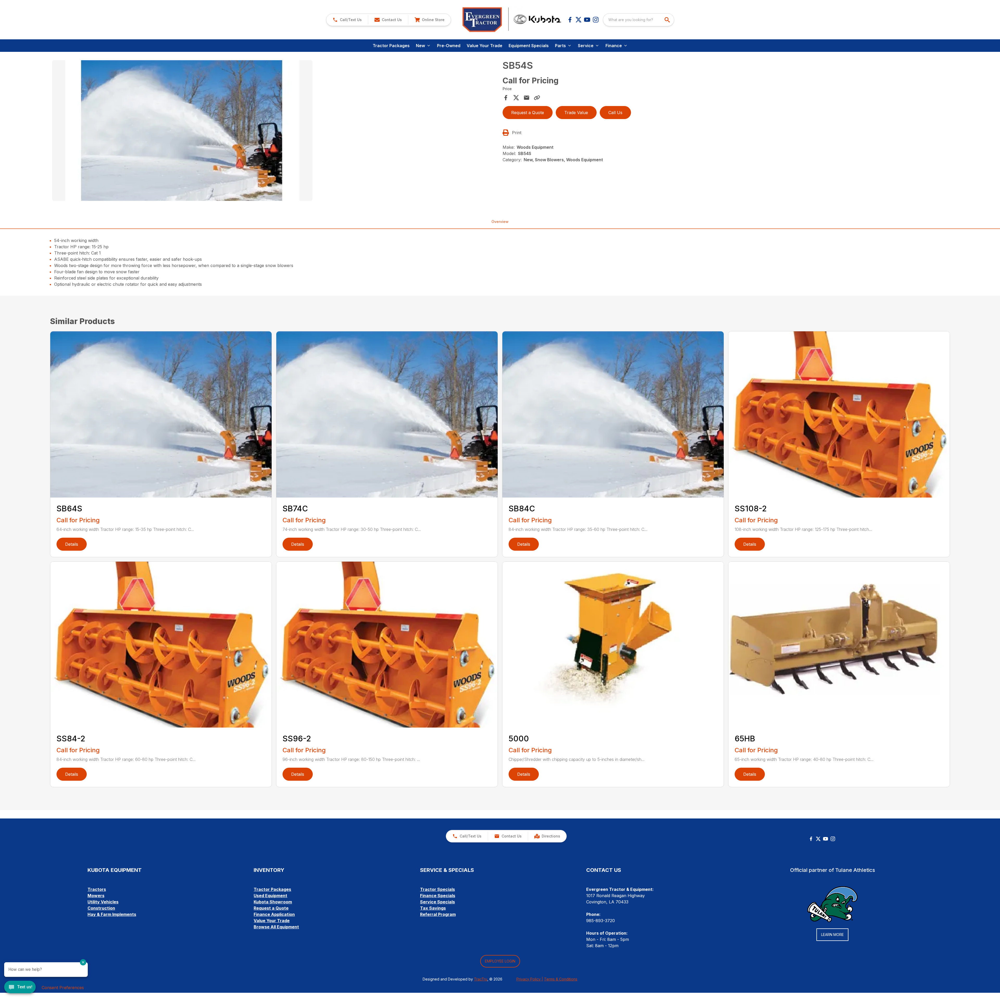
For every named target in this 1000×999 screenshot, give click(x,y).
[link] (429, 19)
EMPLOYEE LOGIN (500, 961)
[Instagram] (595, 20)
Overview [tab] (500, 221)
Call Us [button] (615, 112)
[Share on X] (516, 98)
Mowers (96, 895)
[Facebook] (570, 20)
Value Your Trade (484, 45)
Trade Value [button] (576, 112)
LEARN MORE (832, 934)
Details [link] (71, 544)
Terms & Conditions (560, 979)
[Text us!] (20, 987)
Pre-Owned (448, 45)
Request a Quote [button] (527, 112)
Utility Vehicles (103, 901)
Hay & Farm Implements (112, 914)
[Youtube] (587, 20)
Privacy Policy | (529, 979)
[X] (578, 20)
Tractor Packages (391, 45)
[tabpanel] (274, 131)
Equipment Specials (529, 45)
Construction (101, 908)
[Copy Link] (537, 98)
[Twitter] (818, 838)
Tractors (97, 889)
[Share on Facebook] (506, 98)
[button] (347, 19)
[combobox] (638, 20)
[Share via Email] (526, 98)
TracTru (480, 979)
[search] (667, 20)
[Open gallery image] (182, 130)
